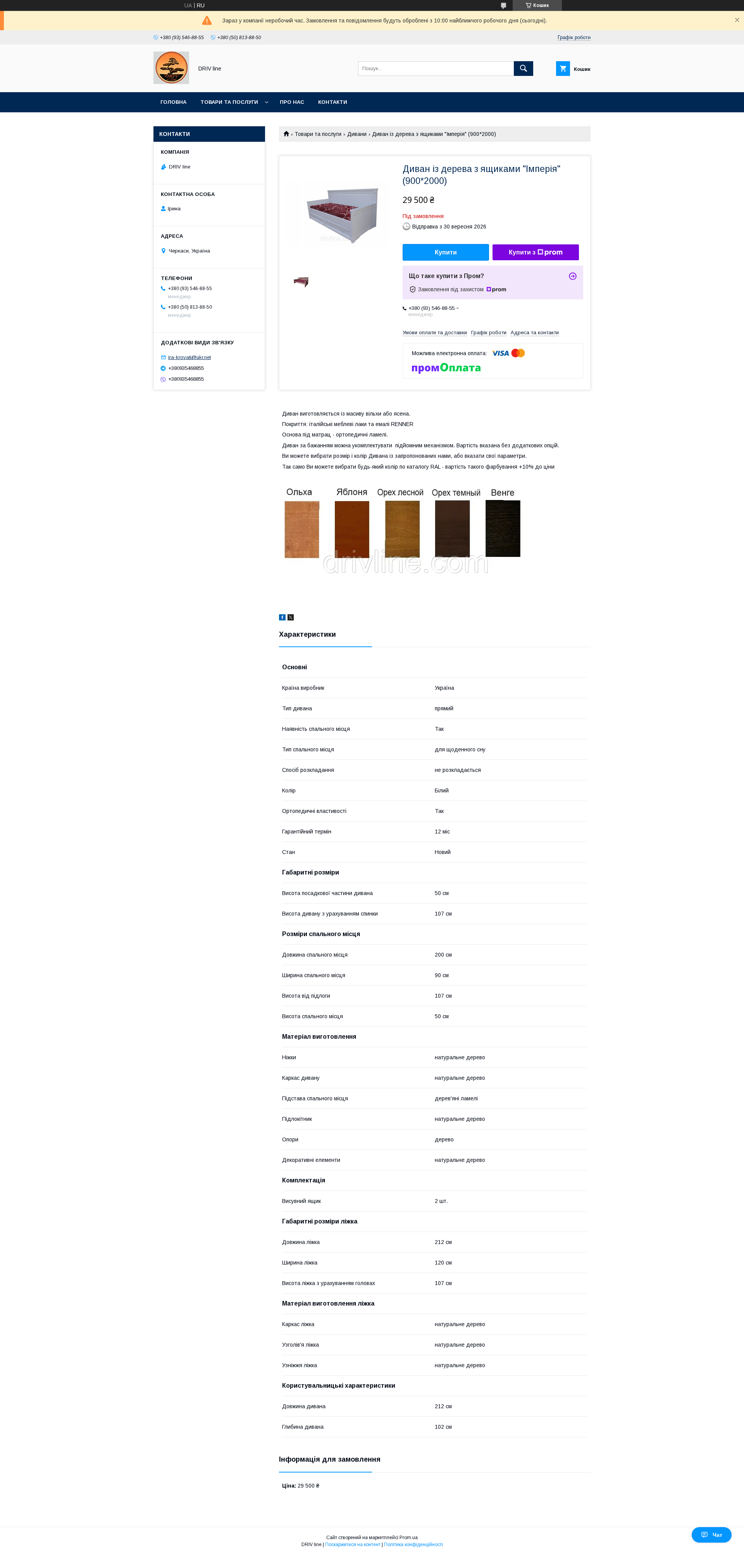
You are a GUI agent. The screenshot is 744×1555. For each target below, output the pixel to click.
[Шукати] (523, 68)
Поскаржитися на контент (353, 1544)
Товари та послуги (229, 102)
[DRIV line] (171, 82)
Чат (717, 1535)
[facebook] (282, 618)
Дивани (357, 134)
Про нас (292, 102)
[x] (291, 618)
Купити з (522, 252)
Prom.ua (409, 1537)
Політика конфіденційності (413, 1544)
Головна (173, 102)
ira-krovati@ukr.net (189, 357)
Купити (446, 252)
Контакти (332, 102)
